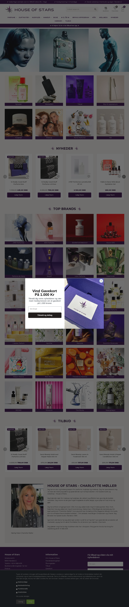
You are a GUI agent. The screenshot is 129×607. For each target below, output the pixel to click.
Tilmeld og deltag (44, 315)
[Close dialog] (101, 281)
